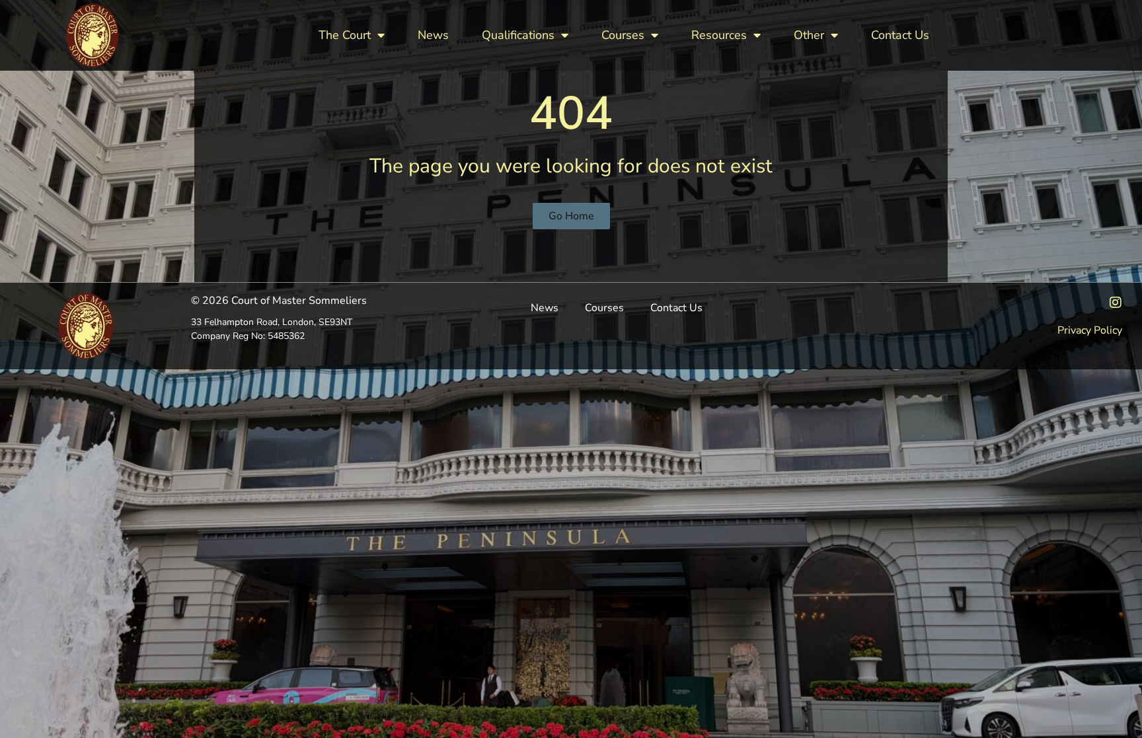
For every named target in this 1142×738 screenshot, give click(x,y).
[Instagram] (1115, 302)
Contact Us (900, 35)
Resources (719, 35)
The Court (345, 35)
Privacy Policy (1089, 330)
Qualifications (518, 35)
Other (809, 35)
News (433, 35)
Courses (622, 35)
